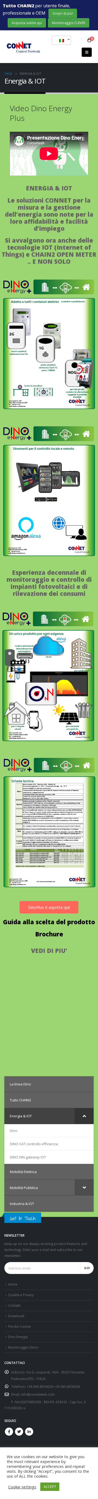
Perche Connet (19, 1326)
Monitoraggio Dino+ (23, 1347)
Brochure (49, 934)
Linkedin (29, 1432)
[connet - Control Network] (22, 47)
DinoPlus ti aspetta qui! (49, 907)
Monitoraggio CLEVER (68, 23)
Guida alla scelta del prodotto (49, 922)
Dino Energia (17, 1337)
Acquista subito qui (27, 23)
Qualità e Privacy (21, 1295)
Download (16, 1316)
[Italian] (59, 40)
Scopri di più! (63, 13)
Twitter (19, 1432)
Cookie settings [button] (22, 1486)
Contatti (14, 1305)
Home (12, 1284)
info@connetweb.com (38, 1394)
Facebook (9, 1432)
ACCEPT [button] (50, 1486)
